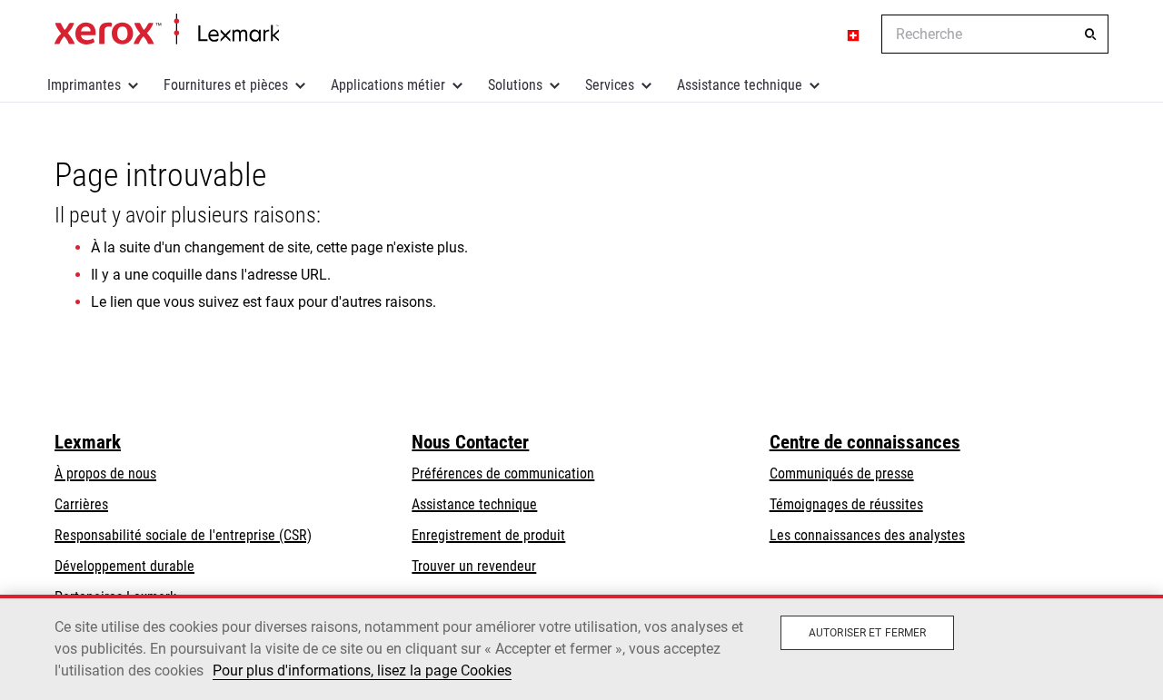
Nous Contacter (470, 442)
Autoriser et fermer (867, 632)
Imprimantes (84, 85)
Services (609, 85)
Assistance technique (739, 85)
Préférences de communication (503, 473)
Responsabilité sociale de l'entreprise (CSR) (183, 535)
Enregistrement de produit (488, 535)
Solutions (515, 85)
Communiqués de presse (842, 473)
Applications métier (388, 85)
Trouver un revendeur (474, 566)
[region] (581, 647)
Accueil (167, 30)
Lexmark (88, 442)
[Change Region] (854, 34)
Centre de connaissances (865, 442)
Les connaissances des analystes (867, 535)
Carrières (81, 504)
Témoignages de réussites (846, 504)
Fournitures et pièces (226, 85)
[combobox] (994, 34)
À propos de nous (105, 473)
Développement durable (124, 566)
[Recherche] (1090, 34)
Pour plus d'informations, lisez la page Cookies (362, 670)
